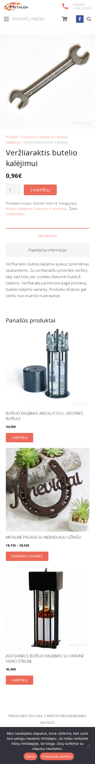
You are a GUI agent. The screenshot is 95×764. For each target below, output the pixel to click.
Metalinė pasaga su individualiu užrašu (43, 537)
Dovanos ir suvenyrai (37, 137)
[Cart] (65, 19)
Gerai (30, 756)
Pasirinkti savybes (27, 556)
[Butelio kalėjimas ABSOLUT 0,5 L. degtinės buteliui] (47, 366)
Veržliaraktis (15, 214)
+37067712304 (82, 8)
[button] (87, 41)
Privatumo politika (56, 756)
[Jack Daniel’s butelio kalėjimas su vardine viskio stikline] (47, 608)
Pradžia (11, 137)
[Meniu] (6, 19)
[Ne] (88, 745)
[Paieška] (89, 19)
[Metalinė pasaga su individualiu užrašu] (47, 490)
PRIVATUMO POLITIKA (25, 716)
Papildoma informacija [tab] (47, 249)
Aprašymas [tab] (47, 235)
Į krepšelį (40, 189)
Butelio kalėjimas (19, 208)
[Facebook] (80, 19)
